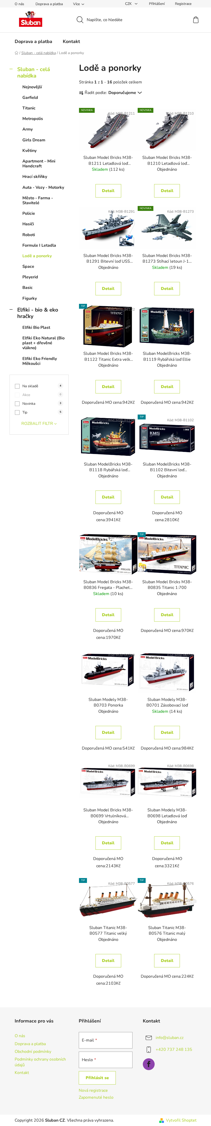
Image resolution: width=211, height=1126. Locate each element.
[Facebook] (149, 1064)
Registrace (183, 3)
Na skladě (41, 386)
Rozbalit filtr (37, 423)
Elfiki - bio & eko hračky (37, 313)
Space (28, 266)
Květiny (29, 150)
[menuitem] (33, 41)
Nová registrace (93, 1090)
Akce (41, 394)
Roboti (28, 235)
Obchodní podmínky (33, 1051)
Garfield (30, 97)
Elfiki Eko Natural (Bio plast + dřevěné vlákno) (43, 343)
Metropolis (32, 119)
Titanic (29, 108)
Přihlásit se (97, 1078)
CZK (129, 3)
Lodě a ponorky (37, 256)
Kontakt (22, 1073)
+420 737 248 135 (174, 1049)
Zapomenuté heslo (96, 1097)
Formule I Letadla (39, 245)
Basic (27, 287)
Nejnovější (32, 87)
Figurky (29, 298)
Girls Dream (33, 140)
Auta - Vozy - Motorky (43, 187)
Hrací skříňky (34, 176)
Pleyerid (30, 277)
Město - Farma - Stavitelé (37, 200)
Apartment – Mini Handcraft (38, 163)
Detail (108, 191)
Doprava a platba (49, 4)
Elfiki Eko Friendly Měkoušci (39, 361)
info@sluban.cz (169, 1038)
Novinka (41, 403)
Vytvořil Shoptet (181, 1120)
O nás (19, 4)
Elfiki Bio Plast (36, 327)
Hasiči (28, 224)
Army (27, 129)
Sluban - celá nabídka (33, 72)
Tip (41, 412)
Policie (28, 213)
